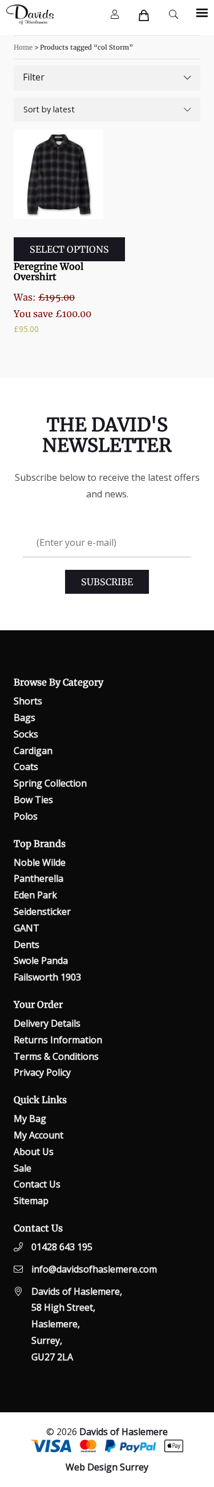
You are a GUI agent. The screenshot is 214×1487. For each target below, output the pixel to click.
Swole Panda (41, 960)
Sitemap (31, 1200)
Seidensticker (42, 911)
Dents (26, 944)
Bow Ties (33, 799)
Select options (69, 249)
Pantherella (38, 878)
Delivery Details (47, 1023)
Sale (22, 1168)
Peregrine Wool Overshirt (48, 271)
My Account (38, 1135)
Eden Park (35, 895)
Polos (26, 816)
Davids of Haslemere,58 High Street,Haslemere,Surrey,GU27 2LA (76, 1324)
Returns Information (58, 1040)
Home (23, 47)
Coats (26, 766)
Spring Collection (50, 783)
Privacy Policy (42, 1072)
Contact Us (37, 1184)
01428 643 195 (61, 1247)
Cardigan (33, 750)
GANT (26, 928)
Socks (26, 734)
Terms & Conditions (56, 1056)
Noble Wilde (40, 862)
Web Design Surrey (107, 1467)
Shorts (28, 701)
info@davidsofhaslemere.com (94, 1269)
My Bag (30, 1118)
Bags (24, 717)
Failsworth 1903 (47, 977)
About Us (34, 1151)
